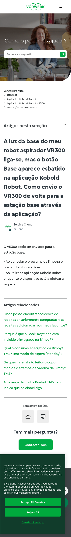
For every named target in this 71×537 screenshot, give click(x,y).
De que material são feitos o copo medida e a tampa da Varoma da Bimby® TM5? (35, 368)
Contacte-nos (36, 445)
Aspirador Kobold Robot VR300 (25, 103)
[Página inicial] (35, 6)
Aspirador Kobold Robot (21, 99)
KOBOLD (11, 95)
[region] (32, 494)
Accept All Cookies (32, 502)
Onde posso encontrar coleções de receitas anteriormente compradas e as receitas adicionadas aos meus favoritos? (35, 319)
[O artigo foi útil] (28, 416)
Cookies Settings (33, 522)
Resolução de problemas (21, 107)
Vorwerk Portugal (14, 90)
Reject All (33, 512)
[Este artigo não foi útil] (43, 416)
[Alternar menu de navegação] (60, 7)
